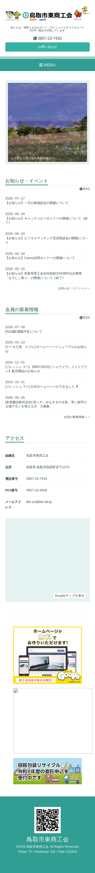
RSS (86, 189)
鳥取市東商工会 (47, 839)
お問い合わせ (47, 47)
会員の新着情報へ (76, 416)
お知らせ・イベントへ (73, 288)
